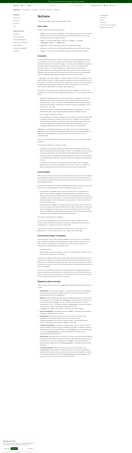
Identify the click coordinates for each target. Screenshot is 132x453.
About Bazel (16, 9)
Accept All (14, 448)
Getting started (26, 9)
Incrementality (103, 22)
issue (70, 1)
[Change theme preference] (117, 5)
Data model (102, 17)
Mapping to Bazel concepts (107, 27)
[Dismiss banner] (130, 2)
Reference (42, 9)
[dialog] (18, 445)
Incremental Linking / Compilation (108, 25)
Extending (49, 9)
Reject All (6, 448)
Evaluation (102, 20)
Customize (30, 448)
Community (57, 9)
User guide (34, 9)
